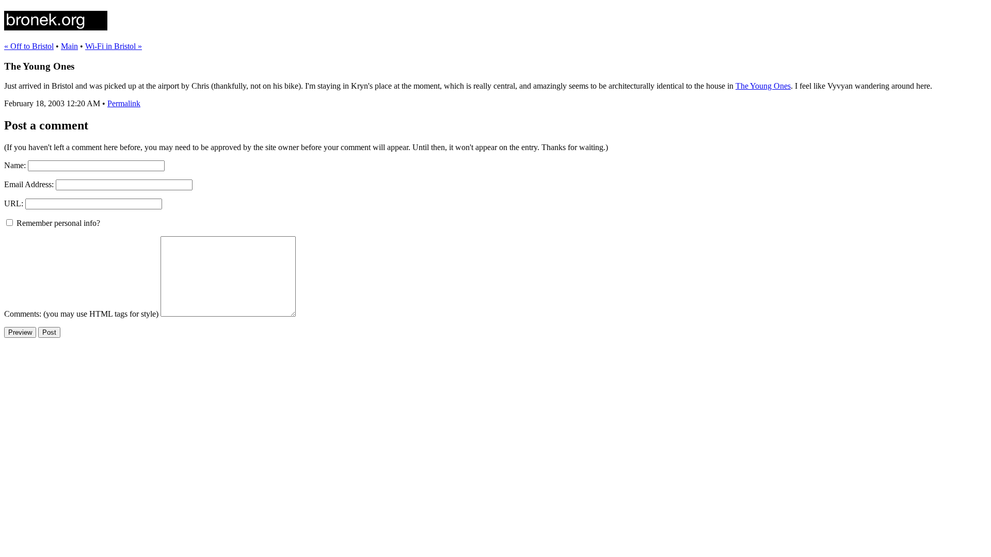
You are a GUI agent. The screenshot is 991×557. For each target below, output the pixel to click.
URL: (13, 203)
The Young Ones (763, 85)
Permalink (123, 103)
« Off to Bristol (29, 46)
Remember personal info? (57, 223)
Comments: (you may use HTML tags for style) (81, 313)
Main (69, 46)
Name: (15, 165)
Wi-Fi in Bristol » (113, 46)
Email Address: (29, 184)
